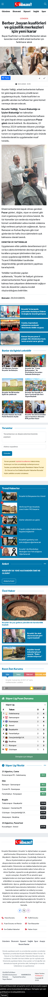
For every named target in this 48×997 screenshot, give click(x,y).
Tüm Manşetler (33, 923)
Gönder (7, 453)
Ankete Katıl (9, 581)
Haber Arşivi (32, 929)
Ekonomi (17, 11)
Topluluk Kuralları (19, 977)
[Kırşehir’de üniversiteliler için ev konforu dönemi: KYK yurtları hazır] (35, 407)
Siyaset (26, 11)
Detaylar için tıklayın (24, 757)
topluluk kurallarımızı (23, 461)
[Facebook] (20, 911)
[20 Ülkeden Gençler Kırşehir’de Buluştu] (12, 361)
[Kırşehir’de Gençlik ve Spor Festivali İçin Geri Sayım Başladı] (35, 385)
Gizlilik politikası (33, 992)
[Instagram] (28, 911)
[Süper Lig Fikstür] (45, 766)
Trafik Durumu (33, 918)
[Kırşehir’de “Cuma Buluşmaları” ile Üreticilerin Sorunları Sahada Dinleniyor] (35, 361)
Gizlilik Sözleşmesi (9, 975)
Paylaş (7, 78)
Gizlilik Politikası (8, 972)
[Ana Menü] (3, 4)
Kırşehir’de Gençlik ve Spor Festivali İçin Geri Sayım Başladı (34, 394)
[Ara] (45, 4)
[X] (24, 911)
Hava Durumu (10, 918)
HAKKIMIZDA (26, 975)
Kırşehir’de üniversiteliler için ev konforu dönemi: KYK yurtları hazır (35, 417)
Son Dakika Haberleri (12, 929)
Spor (44, 11)
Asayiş (42, 941)
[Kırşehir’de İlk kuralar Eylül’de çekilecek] (12, 385)
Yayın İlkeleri (7, 979)
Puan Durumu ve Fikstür (13, 923)
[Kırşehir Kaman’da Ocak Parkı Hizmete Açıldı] (12, 407)
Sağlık (36, 11)
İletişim (5, 977)
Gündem (6, 11)
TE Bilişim (38, 976)
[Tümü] (45, 564)
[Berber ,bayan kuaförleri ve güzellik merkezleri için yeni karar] (24, 61)
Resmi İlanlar (24, 944)
